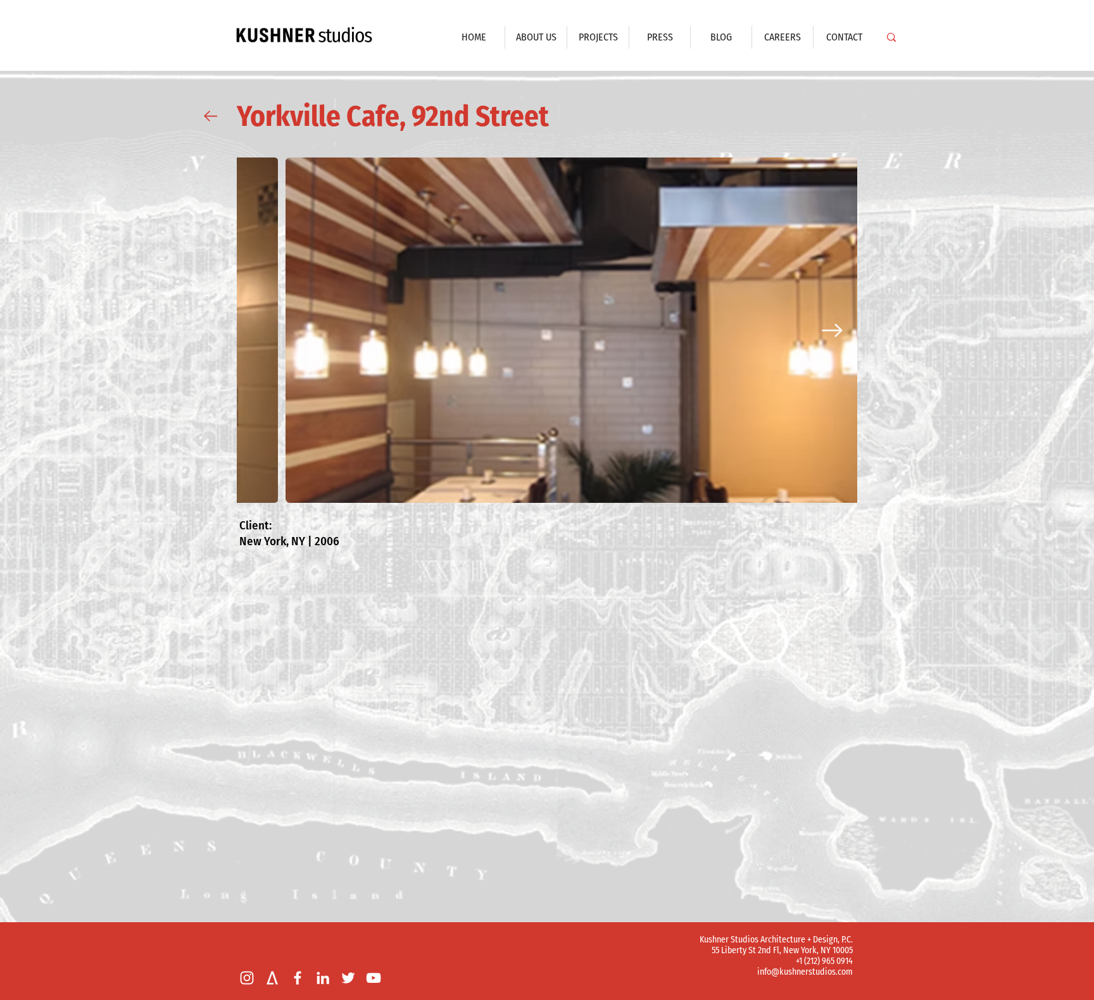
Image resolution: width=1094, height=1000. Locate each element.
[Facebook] (297, 978)
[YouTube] (373, 978)
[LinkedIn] (323, 978)
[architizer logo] (272, 978)
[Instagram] (247, 978)
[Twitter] (348, 978)
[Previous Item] (261, 329)
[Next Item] (832, 329)
